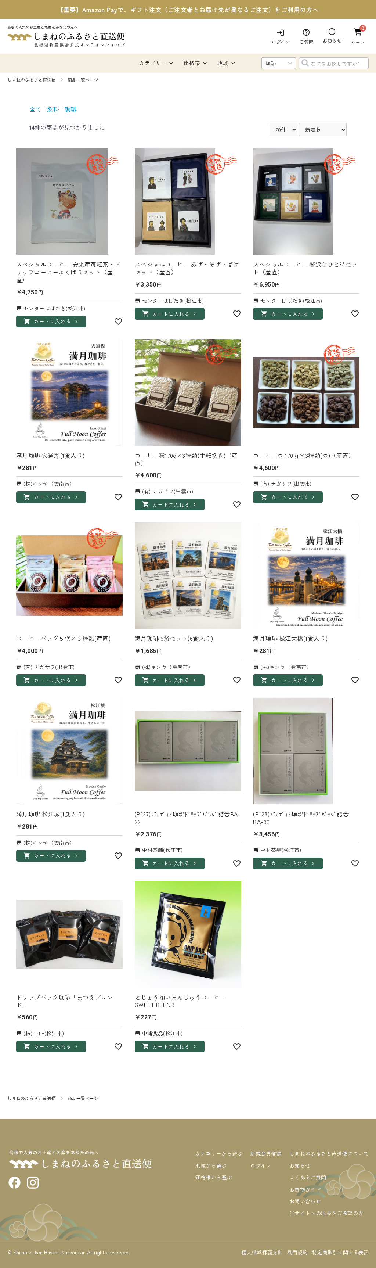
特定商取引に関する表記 (340, 1252)
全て (35, 109)
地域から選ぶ (211, 1165)
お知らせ (300, 1165)
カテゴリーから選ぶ (219, 1153)
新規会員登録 (266, 1153)
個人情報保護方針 (262, 1252)
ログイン (260, 1165)
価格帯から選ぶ (213, 1177)
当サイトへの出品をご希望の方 (326, 1213)
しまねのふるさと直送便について (329, 1153)
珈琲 (70, 109)
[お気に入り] (118, 321)
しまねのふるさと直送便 (31, 79)
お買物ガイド (305, 1189)
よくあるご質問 (307, 1177)
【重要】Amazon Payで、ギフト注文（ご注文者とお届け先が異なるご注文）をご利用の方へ (188, 9)
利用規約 (297, 1252)
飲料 (53, 109)
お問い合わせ (305, 1201)
